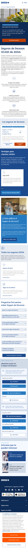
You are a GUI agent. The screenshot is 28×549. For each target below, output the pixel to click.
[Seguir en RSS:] (6, 490)
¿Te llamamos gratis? (14, 40)
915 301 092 (15, 434)
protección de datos (15, 530)
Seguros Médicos (6, 277)
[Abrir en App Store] (20, 494)
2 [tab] (2, 188)
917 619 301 (15, 381)
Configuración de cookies (14, 544)
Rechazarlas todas (14, 539)
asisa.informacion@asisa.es (15, 416)
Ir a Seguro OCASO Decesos (7, 144)
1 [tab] (1, 188)
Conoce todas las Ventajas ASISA (10, 192)
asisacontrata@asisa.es (15, 393)
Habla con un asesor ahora (9, 239)
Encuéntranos (15, 400)
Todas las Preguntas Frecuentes (14, 355)
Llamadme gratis (14, 386)
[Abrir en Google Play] (8, 494)
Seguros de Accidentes (7, 295)
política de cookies (6, 530)
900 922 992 (15, 420)
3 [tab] (4, 188)
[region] (14, 530)
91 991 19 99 (15, 427)
